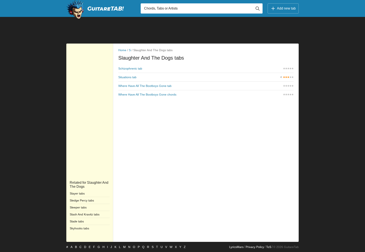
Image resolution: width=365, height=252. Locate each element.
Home (122, 50)
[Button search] (257, 8)
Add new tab (286, 8)
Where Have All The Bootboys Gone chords (147, 94)
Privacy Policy (255, 247)
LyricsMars (236, 247)
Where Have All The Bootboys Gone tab (145, 86)
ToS (268, 247)
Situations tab (127, 77)
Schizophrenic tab (130, 68)
